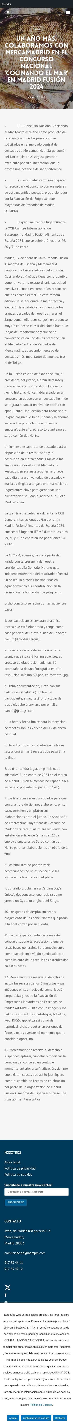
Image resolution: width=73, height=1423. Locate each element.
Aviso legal (12, 1162)
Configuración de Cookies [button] (36, 1418)
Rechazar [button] (60, 1418)
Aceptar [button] (13, 1418)
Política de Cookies (41, 1404)
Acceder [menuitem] (6, 3)
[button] (68, 12)
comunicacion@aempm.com (25, 1253)
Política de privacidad (20, 1168)
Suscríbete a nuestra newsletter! (28, 1185)
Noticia (36, 28)
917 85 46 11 (13, 1263)
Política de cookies (18, 1174)
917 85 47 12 (13, 1269)
